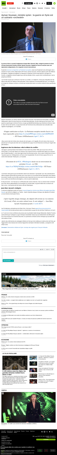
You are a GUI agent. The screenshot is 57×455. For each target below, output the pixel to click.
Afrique (24, 8)
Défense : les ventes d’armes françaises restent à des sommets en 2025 (17, 296)
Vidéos (53, 8)
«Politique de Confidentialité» (6, 453)
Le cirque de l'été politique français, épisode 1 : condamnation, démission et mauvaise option (22, 333)
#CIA (19, 161)
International (12, 8)
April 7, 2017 (38, 136)
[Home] (3, 3)
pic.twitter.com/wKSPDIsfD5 (44, 134)
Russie (18, 8)
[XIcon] (40, 3)
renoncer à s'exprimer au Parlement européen (19, 70)
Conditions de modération (6, 443)
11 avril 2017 (37, 203)
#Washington (26, 161)
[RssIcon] (45, 3)
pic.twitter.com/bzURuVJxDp (32, 166)
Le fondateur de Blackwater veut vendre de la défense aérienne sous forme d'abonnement (21, 315)
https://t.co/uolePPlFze (26, 134)
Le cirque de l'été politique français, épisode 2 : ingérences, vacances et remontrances (20, 330)
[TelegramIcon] (42, 3)
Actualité (4, 8)
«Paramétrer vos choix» (19, 451)
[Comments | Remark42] (28, 258)
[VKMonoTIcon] (35, 3)
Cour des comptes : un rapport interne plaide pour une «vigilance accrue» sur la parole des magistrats (24, 300)
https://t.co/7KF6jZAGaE (14, 166)
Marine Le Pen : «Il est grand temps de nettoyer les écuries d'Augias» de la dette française (21, 303)
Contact (3, 445)
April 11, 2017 (34, 169)
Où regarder (28, 3)
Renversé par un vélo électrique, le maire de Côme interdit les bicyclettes (46, 375)
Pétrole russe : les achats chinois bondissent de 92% (13, 341)
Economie (40, 8)
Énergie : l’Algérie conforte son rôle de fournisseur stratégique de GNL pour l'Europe (20, 345)
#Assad (28, 164)
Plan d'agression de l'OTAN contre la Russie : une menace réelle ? (16, 327)
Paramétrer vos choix (5, 442)
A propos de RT (4, 436)
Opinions (34, 8)
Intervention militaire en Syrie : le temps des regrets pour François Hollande (24, 227)
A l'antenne (47, 8)
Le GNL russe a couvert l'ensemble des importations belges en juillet (16, 348)
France (28, 8)
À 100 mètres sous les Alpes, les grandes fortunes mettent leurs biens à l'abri (14, 372)
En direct (10, 3)
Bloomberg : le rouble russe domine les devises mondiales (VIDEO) (18, 423)
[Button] (54, 3)
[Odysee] (37, 3)
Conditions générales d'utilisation (5, 438)
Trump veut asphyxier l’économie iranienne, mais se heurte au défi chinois (45, 370)
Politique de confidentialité (6, 440)
